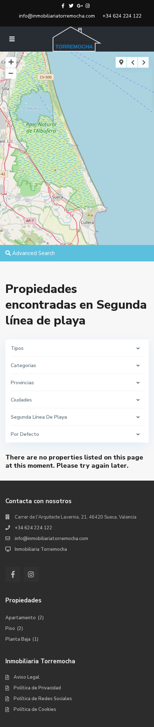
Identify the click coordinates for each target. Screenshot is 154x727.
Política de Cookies (35, 709)
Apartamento (20, 618)
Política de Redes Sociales (43, 698)
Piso (10, 628)
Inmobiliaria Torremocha (41, 549)
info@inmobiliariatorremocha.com (57, 16)
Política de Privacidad (37, 688)
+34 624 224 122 (121, 16)
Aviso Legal (26, 677)
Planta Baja (17, 639)
